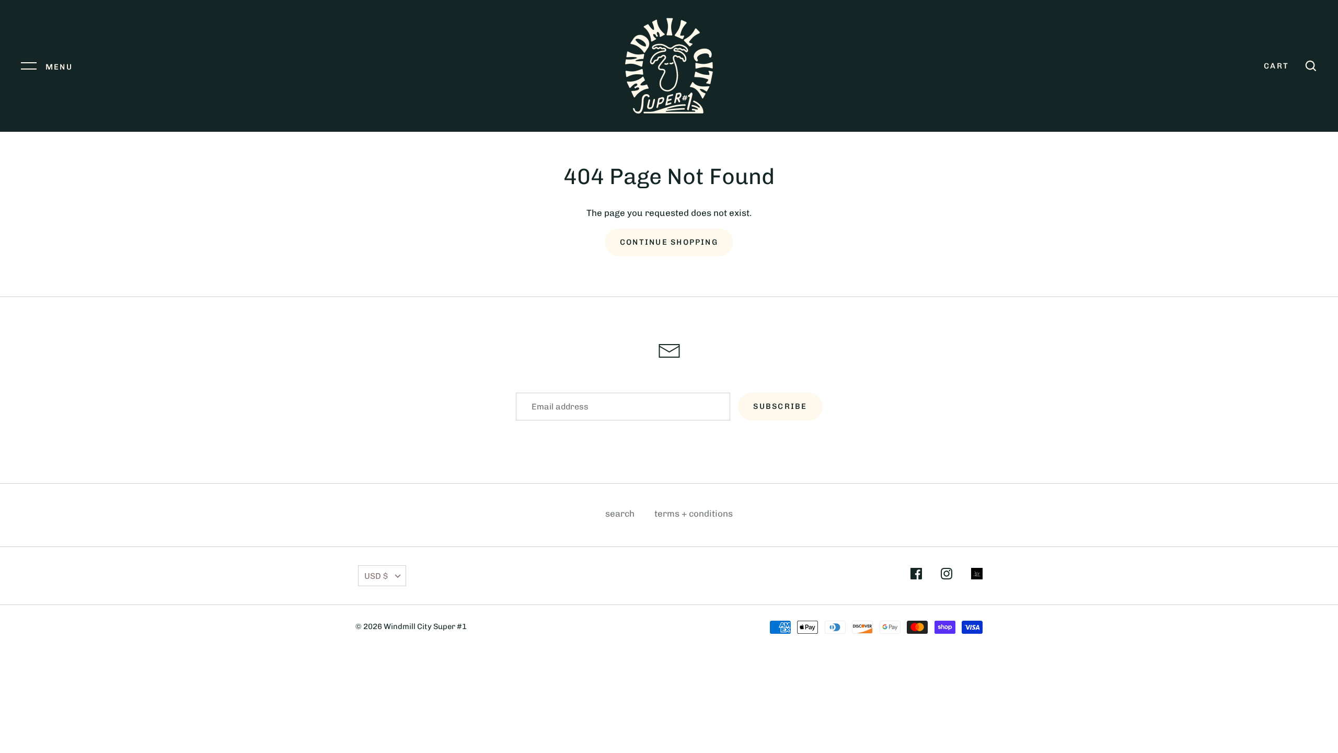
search (620, 513)
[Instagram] (946, 576)
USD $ (376, 576)
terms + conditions (693, 513)
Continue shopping (669, 242)
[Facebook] (916, 576)
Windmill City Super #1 (425, 626)
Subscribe (780, 406)
